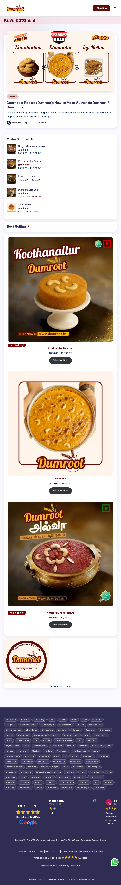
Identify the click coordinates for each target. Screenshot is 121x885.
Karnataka (97, 746)
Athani (74, 719)
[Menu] (115, 8)
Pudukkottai (43, 761)
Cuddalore (63, 730)
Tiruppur (38, 782)
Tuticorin (10, 788)
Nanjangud (44, 756)
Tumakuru (108, 782)
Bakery (13, 96)
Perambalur (103, 756)
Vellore (39, 788)
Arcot (51, 719)
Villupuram (52, 788)
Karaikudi (83, 746)
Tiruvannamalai (67, 782)
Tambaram (71, 772)
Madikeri (36, 751)
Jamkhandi (92, 740)
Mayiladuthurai (80, 751)
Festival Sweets (100, 735)
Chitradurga (31, 730)
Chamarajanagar (28, 725)
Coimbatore (47, 730)
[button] (101, 8)
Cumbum (76, 730)
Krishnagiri (22, 751)
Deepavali (90, 730)
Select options (61, 360)
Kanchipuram (40, 746)
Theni (22, 777)
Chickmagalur (95, 725)
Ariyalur (62, 719)
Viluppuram (67, 788)
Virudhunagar (83, 788)
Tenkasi (108, 772)
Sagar (55, 767)
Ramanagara (92, 761)
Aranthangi (39, 719)
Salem (65, 767)
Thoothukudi (63, 777)
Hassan (46, 740)
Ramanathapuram (14, 767)
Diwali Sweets (40, 735)
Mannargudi (62, 751)
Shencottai (78, 767)
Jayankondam (12, 746)
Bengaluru (10, 725)
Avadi (84, 719)
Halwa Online (23, 740)
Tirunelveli (10, 782)
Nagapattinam (13, 756)
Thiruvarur (48, 777)
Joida (26, 746)
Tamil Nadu (95, 772)
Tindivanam (79, 777)
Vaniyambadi (25, 788)
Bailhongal (96, 719)
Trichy (96, 782)
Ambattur (25, 719)
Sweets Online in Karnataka (48, 772)
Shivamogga (94, 767)
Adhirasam (11, 719)
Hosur (79, 740)
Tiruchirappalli (96, 777)
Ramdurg (32, 767)
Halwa (9, 740)
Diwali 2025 (23, 735)
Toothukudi (84, 782)
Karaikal (70, 746)
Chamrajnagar (47, 725)
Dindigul (9, 735)
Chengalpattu (65, 725)
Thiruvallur (34, 777)
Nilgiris (56, 756)
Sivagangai (26, 772)
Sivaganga (11, 772)
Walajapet (99, 788)
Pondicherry (27, 761)
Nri (65, 756)
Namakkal (29, 756)
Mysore (95, 751)
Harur (36, 740)
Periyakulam (11, 761)
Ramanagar (75, 761)
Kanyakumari (56, 746)
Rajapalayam (59, 761)
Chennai (80, 725)
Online (74, 756)
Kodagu (9, 751)
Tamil (83, 772)
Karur (109, 746)
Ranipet (44, 767)
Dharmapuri (105, 730)
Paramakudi (87, 756)
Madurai (48, 751)
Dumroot (55, 735)
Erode (86, 735)
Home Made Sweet (63, 740)
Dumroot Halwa (71, 735)
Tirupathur (24, 782)
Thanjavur (10, 777)
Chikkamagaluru (13, 730)
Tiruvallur (50, 782)
